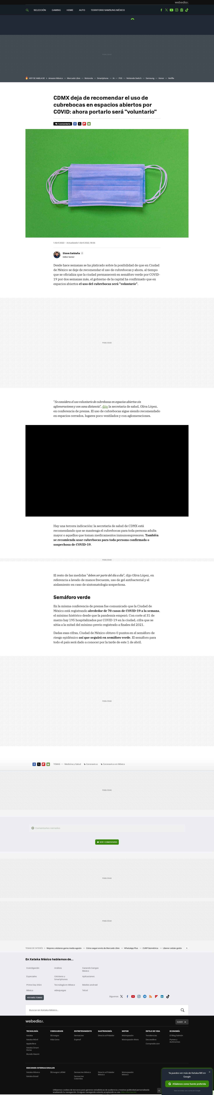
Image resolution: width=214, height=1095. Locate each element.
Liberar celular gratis (172, 948)
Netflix (171, 78)
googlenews (181, 10)
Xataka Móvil (32, 1039)
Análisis (58, 967)
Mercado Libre (73, 78)
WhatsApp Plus (131, 948)
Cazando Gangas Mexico (90, 969)
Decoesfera (151, 1039)
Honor (161, 78)
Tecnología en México (64, 984)
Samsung (150, 78)
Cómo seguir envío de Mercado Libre (103, 948)
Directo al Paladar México (106, 1073)
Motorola (89, 78)
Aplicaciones (88, 976)
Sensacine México (82, 1072)
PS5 (120, 78)
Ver (108, 842)
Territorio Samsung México (108, 10)
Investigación (32, 967)
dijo (105, 406)
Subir (180, 1021)
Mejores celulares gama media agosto (64, 948)
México (29, 990)
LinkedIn (162, 996)
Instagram (176, 10)
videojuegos (60, 990)
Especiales (31, 976)
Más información (128, 1092)
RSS (150, 996)
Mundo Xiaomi (32, 1054)
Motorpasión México (127, 1073)
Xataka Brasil (32, 1076)
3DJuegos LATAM (57, 1072)
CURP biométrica (151, 948)
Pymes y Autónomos (175, 1040)
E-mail (89, 124)
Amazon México (55, 78)
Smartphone (102, 78)
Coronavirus (92, 764)
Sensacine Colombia (79, 1077)
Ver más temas (34, 997)
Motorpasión (127, 1035)
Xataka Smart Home (32, 1048)
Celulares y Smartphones (61, 978)
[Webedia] (182, 2)
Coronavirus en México (114, 764)
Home (70, 10)
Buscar (182, 1010)
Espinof (77, 1039)
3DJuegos (54, 1035)
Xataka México (33, 1072)
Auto (82, 10)
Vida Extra (54, 1039)
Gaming (56, 10)
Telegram (144, 996)
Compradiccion (153, 1043)
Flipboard (84, 124)
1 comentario (64, 123)
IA (113, 78)
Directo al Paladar (106, 1035)
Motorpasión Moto (130, 1039)
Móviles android (90, 984)
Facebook (161, 10)
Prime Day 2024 (33, 984)
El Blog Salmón (176, 1035)
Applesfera (31, 1043)
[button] (73, 253)
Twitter (166, 10)
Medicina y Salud (72, 764)
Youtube (171, 10)
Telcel (85, 990)
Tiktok (187, 10)
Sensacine (79, 1035)
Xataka (29, 1035)
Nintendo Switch (134, 78)
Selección (40, 10)
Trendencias (151, 1035)
